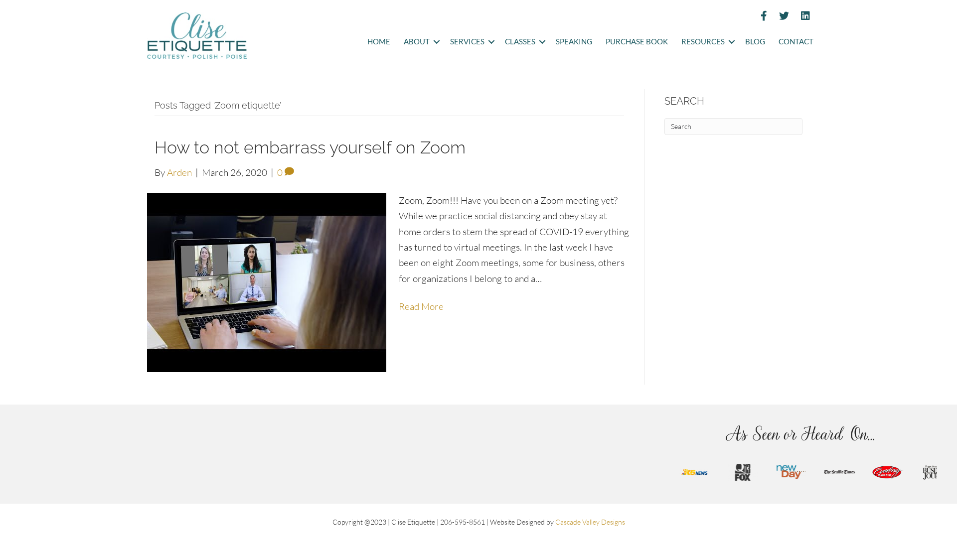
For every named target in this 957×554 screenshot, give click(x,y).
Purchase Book (637, 41)
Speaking (574, 41)
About (417, 41)
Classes (520, 41)
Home (378, 41)
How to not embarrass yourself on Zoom (310, 147)
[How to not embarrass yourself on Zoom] (266, 281)
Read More (421, 306)
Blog (755, 41)
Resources (703, 41)
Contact (796, 41)
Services (467, 41)
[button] (436, 42)
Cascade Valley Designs (590, 522)
